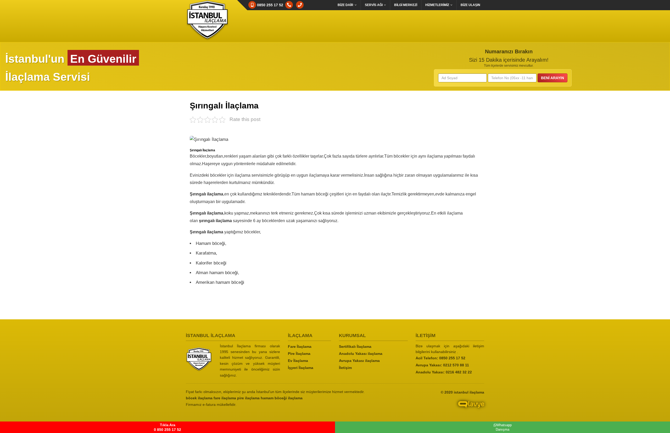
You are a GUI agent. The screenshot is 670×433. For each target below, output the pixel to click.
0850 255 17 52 (452, 358)
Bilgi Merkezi (405, 5)
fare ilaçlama (225, 398)
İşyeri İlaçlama (300, 368)
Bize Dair (345, 5)
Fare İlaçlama (299, 346)
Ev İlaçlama (298, 361)
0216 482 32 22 (459, 372)
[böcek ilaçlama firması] (199, 359)
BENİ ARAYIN (552, 78)
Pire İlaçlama (299, 353)
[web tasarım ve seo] (437, 408)
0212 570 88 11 (456, 365)
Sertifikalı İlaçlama (355, 346)
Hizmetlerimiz (437, 5)
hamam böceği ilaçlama (282, 398)
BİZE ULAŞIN (470, 5)
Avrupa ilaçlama (359, 361)
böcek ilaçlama (199, 398)
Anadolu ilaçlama (360, 353)
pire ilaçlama (248, 398)
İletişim (345, 368)
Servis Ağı (374, 5)
